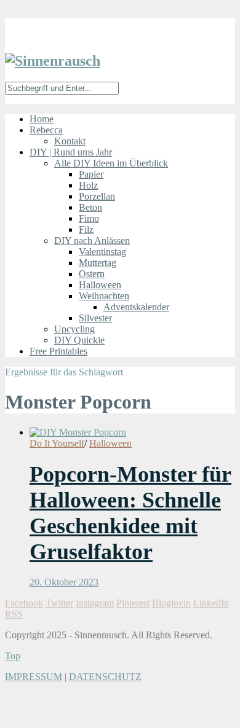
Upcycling (74, 329)
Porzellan (97, 196)
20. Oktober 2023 (64, 582)
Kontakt (70, 141)
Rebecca (46, 130)
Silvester (95, 318)
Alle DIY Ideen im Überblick (111, 163)
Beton (90, 207)
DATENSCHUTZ (105, 676)
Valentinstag (102, 251)
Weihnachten (104, 296)
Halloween (100, 285)
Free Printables (58, 351)
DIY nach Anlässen (92, 240)
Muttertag (97, 262)
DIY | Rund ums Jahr (71, 152)
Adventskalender (136, 307)
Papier (91, 174)
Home (42, 119)
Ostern (92, 273)
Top (12, 656)
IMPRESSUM (33, 676)
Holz (88, 185)
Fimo (89, 218)
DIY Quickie (79, 340)
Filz (86, 229)
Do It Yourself (57, 443)
